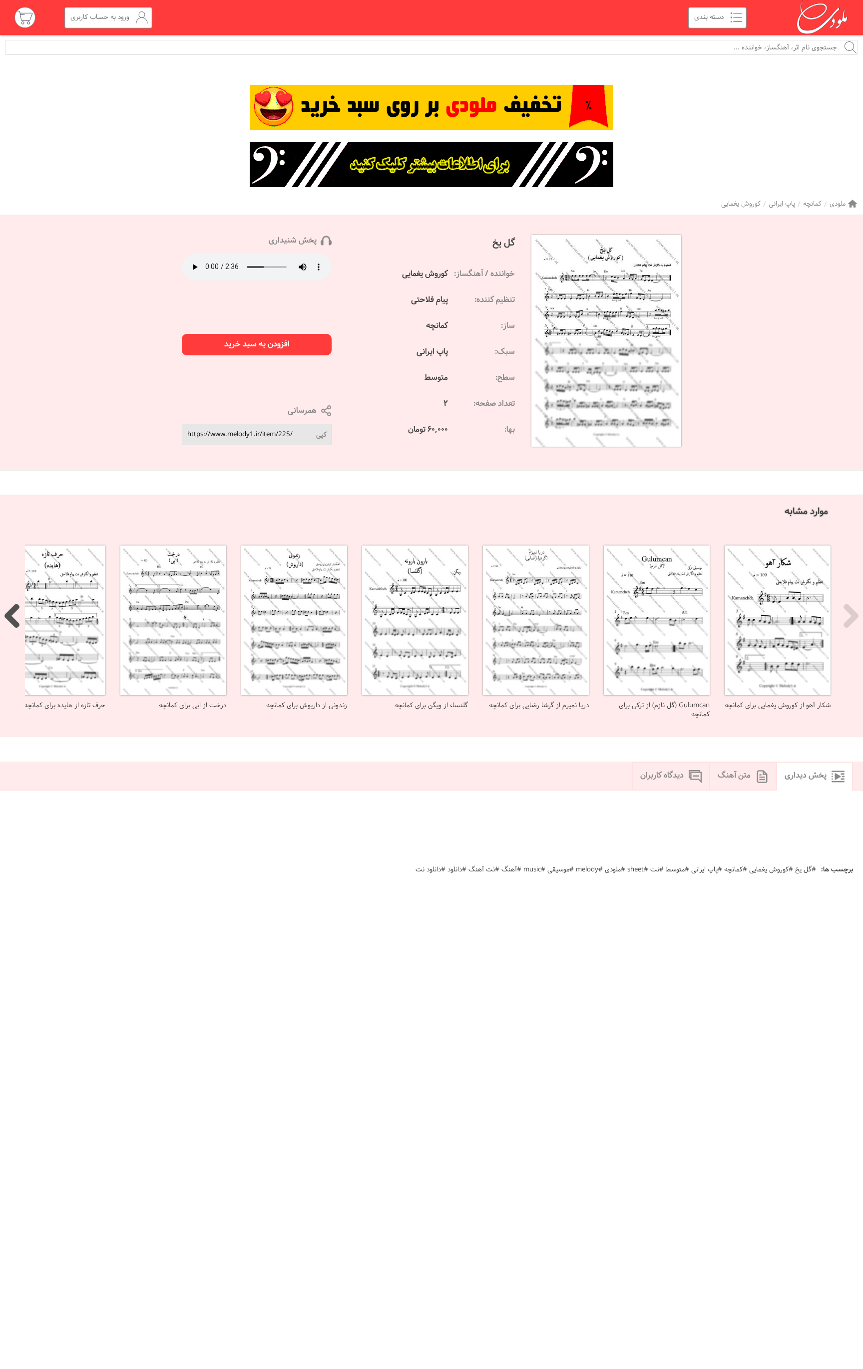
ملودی (838, 204)
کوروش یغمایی (741, 204)
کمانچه (812, 204)
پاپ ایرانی (782, 204)
